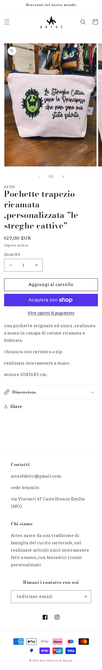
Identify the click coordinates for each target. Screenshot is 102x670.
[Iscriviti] (85, 596)
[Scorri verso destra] (63, 177)
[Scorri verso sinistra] (39, 177)
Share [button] (16, 406)
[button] (7, 22)
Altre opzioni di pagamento (51, 313)
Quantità (12, 254)
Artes (43, 660)
